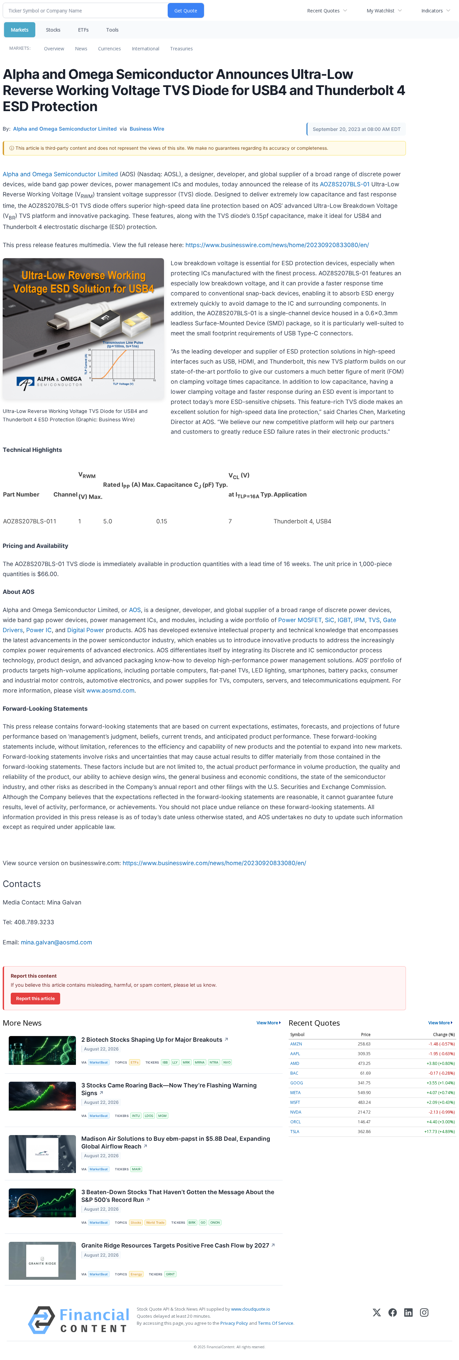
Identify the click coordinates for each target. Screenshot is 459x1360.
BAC (294, 1073)
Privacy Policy (234, 1323)
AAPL (295, 1054)
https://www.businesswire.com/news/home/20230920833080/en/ (277, 244)
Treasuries (181, 48)
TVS (374, 619)
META (295, 1092)
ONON (215, 1222)
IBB (165, 1062)
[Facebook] (393, 1320)
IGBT (344, 619)
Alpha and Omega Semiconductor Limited (60, 174)
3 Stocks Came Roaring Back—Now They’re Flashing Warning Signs (169, 1089)
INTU (136, 1116)
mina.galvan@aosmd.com (56, 942)
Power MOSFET (300, 619)
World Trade (155, 1222)
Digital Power (85, 630)
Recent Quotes (323, 10)
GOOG (296, 1083)
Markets (20, 30)
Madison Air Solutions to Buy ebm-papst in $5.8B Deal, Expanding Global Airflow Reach (175, 1142)
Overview (54, 48)
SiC (329, 619)
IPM (359, 619)
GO (203, 1222)
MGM (162, 1116)
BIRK (192, 1222)
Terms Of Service (275, 1323)
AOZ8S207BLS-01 (345, 184)
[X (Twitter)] (377, 1320)
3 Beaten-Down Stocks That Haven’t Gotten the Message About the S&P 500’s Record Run (177, 1195)
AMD (294, 1063)
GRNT (170, 1274)
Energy (136, 1274)
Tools (112, 30)
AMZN (296, 1044)
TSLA (294, 1131)
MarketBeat (99, 1062)
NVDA (295, 1112)
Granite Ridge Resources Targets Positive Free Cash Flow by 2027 (178, 1245)
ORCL (295, 1122)
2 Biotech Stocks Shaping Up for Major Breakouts (155, 1039)
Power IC (39, 630)
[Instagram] (424, 1320)
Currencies (109, 48)
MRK (186, 1062)
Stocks (53, 30)
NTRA (214, 1062)
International (145, 48)
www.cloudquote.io (250, 1309)
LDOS (149, 1116)
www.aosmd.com (110, 690)
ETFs (83, 30)
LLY (175, 1062)
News (81, 48)
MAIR (136, 1169)
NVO (227, 1062)
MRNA (200, 1062)
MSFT (295, 1102)
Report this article (35, 998)
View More (267, 1023)
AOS (135, 609)
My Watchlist (380, 10)
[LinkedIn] (408, 1320)
